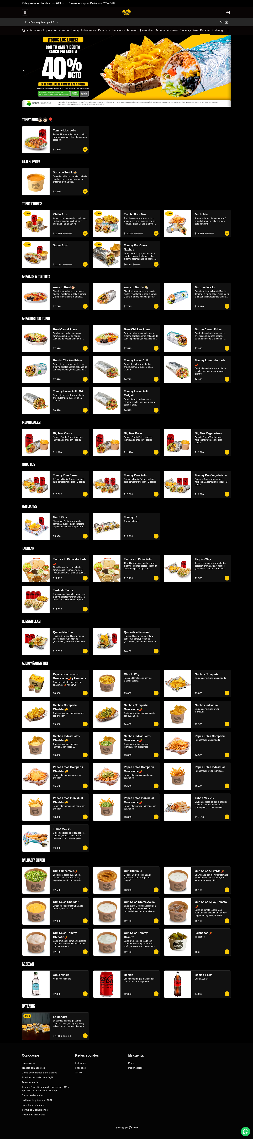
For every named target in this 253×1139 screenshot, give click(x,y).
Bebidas (205, 30)
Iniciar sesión (135, 1067)
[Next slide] (229, 71)
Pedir (131, 1063)
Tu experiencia (30, 1082)
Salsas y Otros (189, 30)
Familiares (118, 30)
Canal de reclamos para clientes (39, 1072)
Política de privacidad (33, 1114)
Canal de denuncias (33, 1095)
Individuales (88, 30)
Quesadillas (146, 30)
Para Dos (104, 30)
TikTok (78, 1072)
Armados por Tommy (66, 30)
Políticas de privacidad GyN (37, 1100)
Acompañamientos (166, 30)
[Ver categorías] (228, 30)
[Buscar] (23, 30)
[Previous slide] (24, 71)
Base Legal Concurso (33, 1105)
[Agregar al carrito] (85, 149)
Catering (217, 30)
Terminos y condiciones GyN (37, 1077)
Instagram (80, 1063)
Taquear (132, 30)
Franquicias (28, 1063)
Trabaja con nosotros (33, 1067)
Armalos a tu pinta (41, 30)
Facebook (80, 1067)
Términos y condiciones (35, 1109)
